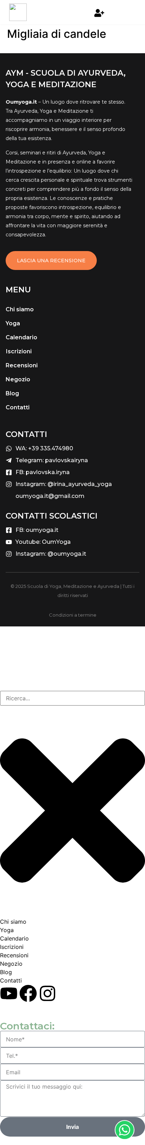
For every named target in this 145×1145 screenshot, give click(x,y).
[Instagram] (47, 993)
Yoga (13, 323)
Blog (12, 393)
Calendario (21, 337)
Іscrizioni (19, 351)
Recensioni (22, 365)
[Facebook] (28, 993)
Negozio (18, 379)
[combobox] (72, 698)
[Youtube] (9, 993)
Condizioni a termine (72, 615)
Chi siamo (20, 309)
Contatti (18, 407)
